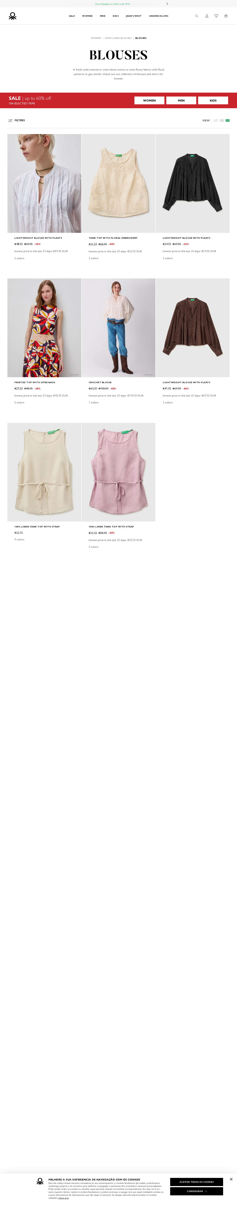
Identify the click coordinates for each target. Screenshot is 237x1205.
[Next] (167, 4)
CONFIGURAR (195, 1191)
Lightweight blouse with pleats (38, 238)
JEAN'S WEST (134, 15)
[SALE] (118, 100)
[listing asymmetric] (216, 120)
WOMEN (87, 15)
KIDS (115, 15)
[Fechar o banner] (231, 1179)
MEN (103, 15)
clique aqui (64, 1198)
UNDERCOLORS (158, 15)
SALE (72, 15)
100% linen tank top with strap (37, 526)
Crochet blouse (100, 382)
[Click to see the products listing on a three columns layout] (228, 120)
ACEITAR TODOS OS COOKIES (197, 1182)
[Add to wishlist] (13, 139)
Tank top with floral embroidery (113, 238)
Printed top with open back (34, 382)
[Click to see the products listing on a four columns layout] (222, 120)
